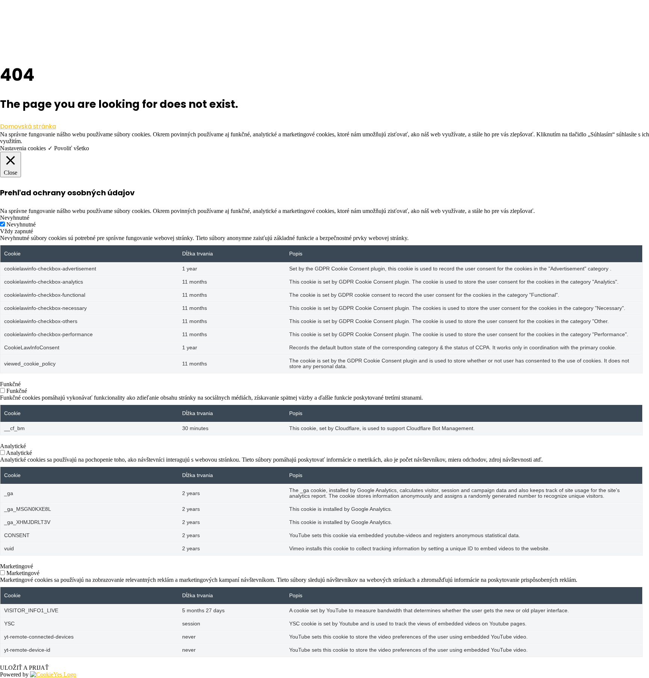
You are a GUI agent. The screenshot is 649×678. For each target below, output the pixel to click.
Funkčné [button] (10, 384)
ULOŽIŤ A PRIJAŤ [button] (24, 667)
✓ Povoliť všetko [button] (68, 148)
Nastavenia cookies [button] (23, 148)
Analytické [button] (13, 446)
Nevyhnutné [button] (14, 217)
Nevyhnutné (21, 224)
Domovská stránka (28, 126)
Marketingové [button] (16, 566)
